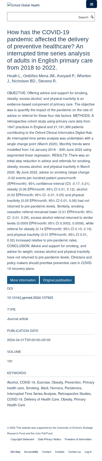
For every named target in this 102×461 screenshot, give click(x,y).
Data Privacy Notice (49, 439)
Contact (46, 451)
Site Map (15, 451)
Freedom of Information (78, 439)
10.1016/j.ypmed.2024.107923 (30, 297)
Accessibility (31, 451)
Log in (88, 451)
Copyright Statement (22, 439)
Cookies (60, 451)
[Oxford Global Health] (23, 3)
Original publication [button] (57, 280)
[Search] (92, 16)
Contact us (74, 451)
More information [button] (23, 280)
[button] (91, 4)
